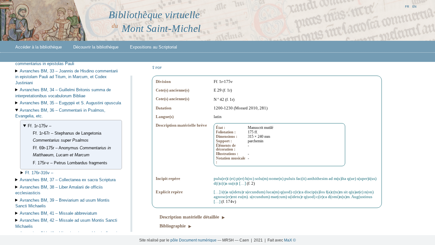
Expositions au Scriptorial (153, 47)
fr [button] (407, 6)
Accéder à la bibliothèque (38, 47)
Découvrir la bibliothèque (95, 47)
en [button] (414, 6)
